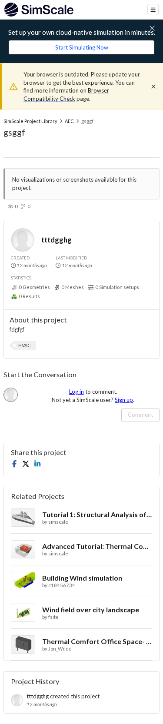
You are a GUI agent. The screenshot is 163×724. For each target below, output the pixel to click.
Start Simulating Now (81, 47)
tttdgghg (56, 240)
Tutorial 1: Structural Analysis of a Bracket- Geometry (97, 514)
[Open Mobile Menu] (153, 9)
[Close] (153, 86)
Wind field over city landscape (90, 609)
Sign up (124, 399)
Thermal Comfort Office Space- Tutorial (97, 641)
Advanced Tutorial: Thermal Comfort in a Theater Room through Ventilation (97, 546)
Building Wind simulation (82, 578)
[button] (24, 345)
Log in (76, 391)
